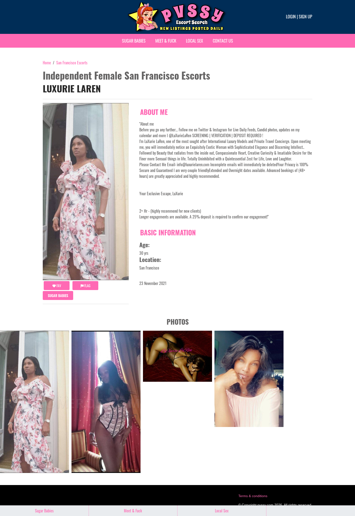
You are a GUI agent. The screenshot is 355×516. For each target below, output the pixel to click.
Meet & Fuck (165, 40)
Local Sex (194, 40)
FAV (58, 285)
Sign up (305, 16)
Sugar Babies (134, 40)
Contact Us (223, 40)
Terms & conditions (252, 496)
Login (291, 16)
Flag (87, 285)
